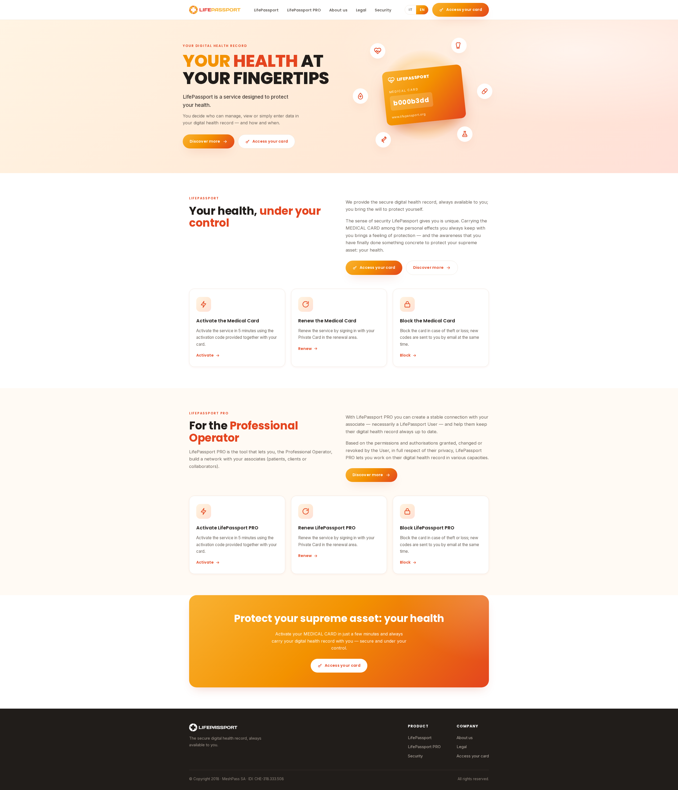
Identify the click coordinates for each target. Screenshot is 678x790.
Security (383, 10)
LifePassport (266, 10)
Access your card (473, 755)
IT (410, 9)
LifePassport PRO (304, 10)
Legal (361, 10)
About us (338, 10)
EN (422, 9)
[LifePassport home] (214, 10)
